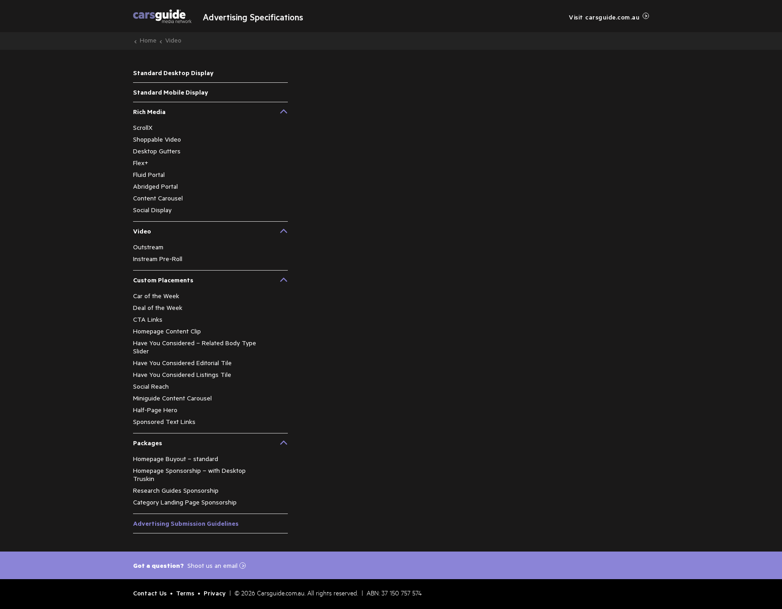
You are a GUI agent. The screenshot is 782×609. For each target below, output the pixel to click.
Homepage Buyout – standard (175, 458)
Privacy (215, 593)
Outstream (148, 247)
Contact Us (150, 593)
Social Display (152, 209)
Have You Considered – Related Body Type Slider (194, 346)
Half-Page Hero (155, 409)
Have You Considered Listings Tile (182, 374)
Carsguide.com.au (281, 594)
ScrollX (143, 127)
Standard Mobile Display (170, 92)
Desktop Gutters (157, 151)
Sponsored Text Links (164, 421)
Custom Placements (163, 280)
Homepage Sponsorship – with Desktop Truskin (189, 474)
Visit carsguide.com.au (604, 17)
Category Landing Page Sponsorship (185, 502)
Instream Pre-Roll (157, 258)
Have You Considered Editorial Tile (182, 362)
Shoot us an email (216, 565)
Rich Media (149, 111)
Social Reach (151, 386)
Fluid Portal (149, 174)
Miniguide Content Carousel (172, 398)
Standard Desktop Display (173, 72)
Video (173, 40)
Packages (147, 442)
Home (148, 40)
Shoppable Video (157, 139)
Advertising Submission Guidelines (185, 523)
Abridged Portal (155, 186)
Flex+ (140, 162)
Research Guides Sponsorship (176, 490)
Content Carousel (158, 198)
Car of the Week (156, 295)
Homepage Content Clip (167, 331)
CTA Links (147, 319)
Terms (185, 593)
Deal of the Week (157, 307)
